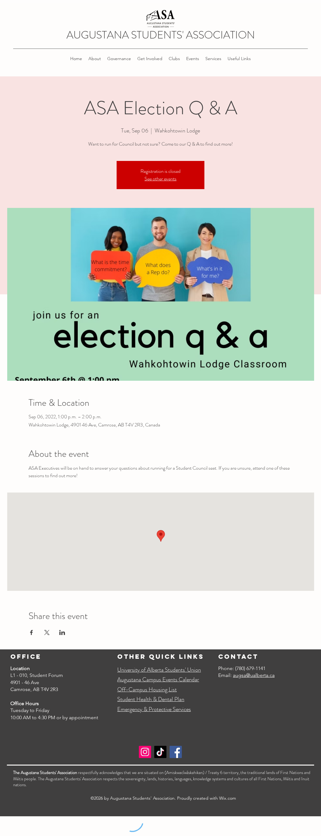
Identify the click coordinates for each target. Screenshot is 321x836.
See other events (160, 178)
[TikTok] (160, 752)
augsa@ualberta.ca (254, 675)
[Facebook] (176, 752)
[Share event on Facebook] (31, 632)
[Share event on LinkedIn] (62, 632)
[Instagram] (145, 752)
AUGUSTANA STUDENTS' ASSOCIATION (160, 35)
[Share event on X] (47, 632)
